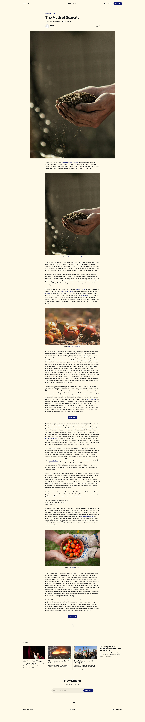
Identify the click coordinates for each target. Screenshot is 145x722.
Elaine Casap (72, 567)
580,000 (47, 293)
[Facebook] (74, 702)
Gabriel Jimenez (72, 256)
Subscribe (118, 4)
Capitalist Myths (50, 13)
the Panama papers (51, 438)
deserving (85, 356)
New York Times (91, 399)
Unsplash (80, 256)
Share (96, 26)
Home (24, 3)
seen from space (86, 295)
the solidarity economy (86, 516)
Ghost (120, 709)
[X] (71, 702)
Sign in (110, 3)
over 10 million (53, 461)
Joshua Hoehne (72, 346)
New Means (72, 4)
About (29, 3)
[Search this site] (105, 4)
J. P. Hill (52, 25)
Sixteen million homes (67, 291)
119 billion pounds (80, 289)
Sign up (72, 709)
